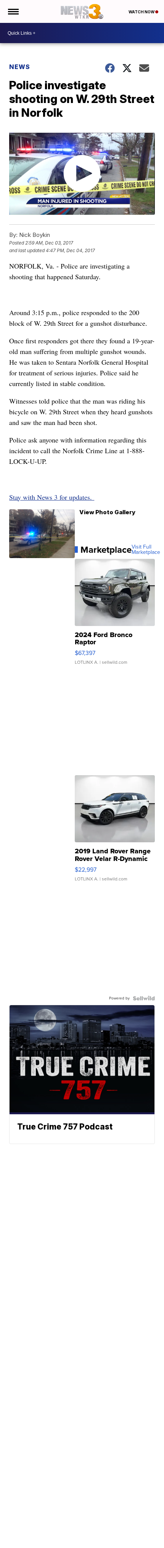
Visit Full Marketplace (146, 549)
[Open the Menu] (13, 11)
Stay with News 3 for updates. (51, 497)
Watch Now (142, 12)
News (19, 67)
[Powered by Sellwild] (144, 998)
